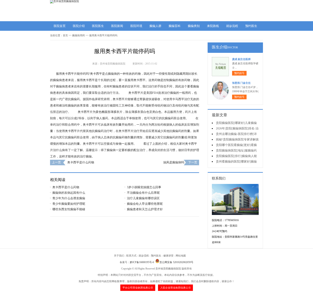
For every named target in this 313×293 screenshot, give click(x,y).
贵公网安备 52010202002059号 (176, 262)
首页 (65, 35)
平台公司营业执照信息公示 (137, 287)
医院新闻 (117, 26)
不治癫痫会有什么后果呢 (143, 192)
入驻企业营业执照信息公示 (175, 287)
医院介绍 (79, 26)
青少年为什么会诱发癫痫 (68, 198)
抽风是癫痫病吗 (173, 162)
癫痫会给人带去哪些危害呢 (145, 203)
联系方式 (131, 255)
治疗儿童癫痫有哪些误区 (143, 198)
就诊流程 (232, 26)
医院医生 (98, 26)
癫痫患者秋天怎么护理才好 (145, 209)
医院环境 (136, 26)
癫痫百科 (175, 26)
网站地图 (181, 255)
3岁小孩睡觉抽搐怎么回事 (144, 187)
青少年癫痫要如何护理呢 (68, 203)
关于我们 (119, 255)
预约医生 (251, 26)
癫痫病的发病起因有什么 (68, 192)
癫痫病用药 (78, 35)
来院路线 (213, 26)
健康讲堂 (168, 255)
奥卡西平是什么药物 (80, 162)
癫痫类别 (194, 26)
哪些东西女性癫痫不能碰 (68, 209)
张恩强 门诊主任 (241, 82)
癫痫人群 (155, 26)
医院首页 (60, 26)
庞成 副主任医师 (241, 59)
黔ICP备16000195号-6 (142, 262)
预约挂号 (239, 73)
